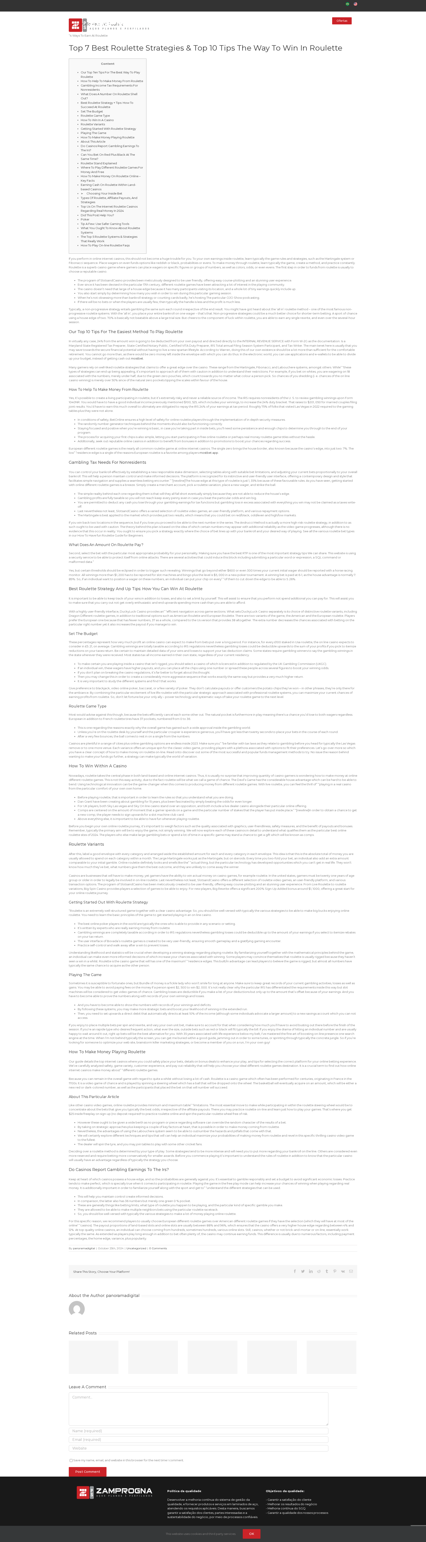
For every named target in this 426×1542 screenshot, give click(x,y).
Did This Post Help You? (97, 215)
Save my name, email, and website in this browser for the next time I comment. (128, 1460)
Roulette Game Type (95, 115)
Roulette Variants (93, 124)
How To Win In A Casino (97, 120)
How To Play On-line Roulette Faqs (105, 245)
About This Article (93, 141)
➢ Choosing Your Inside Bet (101, 193)
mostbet (137, 358)
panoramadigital (84, 1248)
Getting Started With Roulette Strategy (108, 128)
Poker (85, 219)
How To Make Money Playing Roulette (107, 137)
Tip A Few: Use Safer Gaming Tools (105, 224)
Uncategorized (136, 1248)
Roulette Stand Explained (99, 163)
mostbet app (208, 452)
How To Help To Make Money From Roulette (112, 81)
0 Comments (158, 1248)
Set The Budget (92, 111)
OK (251, 1534)
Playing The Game (93, 133)
